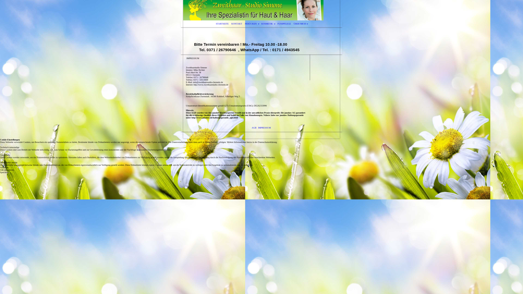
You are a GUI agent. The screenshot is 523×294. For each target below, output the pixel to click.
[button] (138, 167)
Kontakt (236, 24)
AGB (254, 128)
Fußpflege (284, 24)
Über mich (300, 24)
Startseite (222, 24)
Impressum (264, 128)
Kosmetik (267, 24)
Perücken (251, 24)
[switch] (1, 145)
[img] (253, 10)
